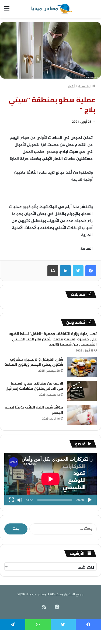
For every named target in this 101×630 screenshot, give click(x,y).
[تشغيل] (89, 500)
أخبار (71, 87)
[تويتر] (78, 270)
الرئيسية (85, 87)
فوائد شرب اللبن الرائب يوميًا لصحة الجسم (34, 410)
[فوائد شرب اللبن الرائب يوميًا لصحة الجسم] (82, 415)
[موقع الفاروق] (50, 9)
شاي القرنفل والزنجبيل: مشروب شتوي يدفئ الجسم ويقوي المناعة (34, 362)
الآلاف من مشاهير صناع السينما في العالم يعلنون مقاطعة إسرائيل (34, 386)
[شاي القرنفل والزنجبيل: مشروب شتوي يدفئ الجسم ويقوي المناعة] (82, 367)
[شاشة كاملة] (11, 500)
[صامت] (20, 500)
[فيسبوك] (90, 270)
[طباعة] (52, 270)
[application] (50, 479)
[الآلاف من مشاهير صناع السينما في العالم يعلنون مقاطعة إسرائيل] (82, 391)
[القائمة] (6, 11)
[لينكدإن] (65, 270)
